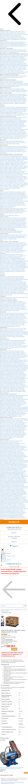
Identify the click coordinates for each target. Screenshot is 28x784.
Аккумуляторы (12, 395)
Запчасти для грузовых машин (10, 43)
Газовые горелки (21, 357)
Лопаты (14, 317)
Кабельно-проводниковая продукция (8, 463)
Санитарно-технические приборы (7, 265)
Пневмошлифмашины (23, 408)
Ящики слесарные (8, 295)
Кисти (5, 315)
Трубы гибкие (22, 72)
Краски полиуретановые (9, 125)
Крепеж (20, 109)
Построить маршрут (6, 559)
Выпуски (2, 59)
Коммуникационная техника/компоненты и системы (13, 465)
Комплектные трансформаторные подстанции (10, 467)
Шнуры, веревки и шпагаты (12, 391)
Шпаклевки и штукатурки (20, 347)
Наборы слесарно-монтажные (6, 207)
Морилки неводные (11, 128)
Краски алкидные (15, 122)
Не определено (10, 473)
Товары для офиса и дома (10, 115)
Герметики (11, 231)
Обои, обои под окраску (11, 82)
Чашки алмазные (10, 36)
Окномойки (16, 371)
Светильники (8, 484)
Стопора (11, 102)
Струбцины (2, 291)
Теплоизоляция (15, 310)
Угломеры (2, 143)
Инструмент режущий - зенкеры (21, 162)
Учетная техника (15, 508)
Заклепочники (8, 279)
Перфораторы (10, 407)
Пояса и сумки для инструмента (11, 289)
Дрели (10, 399)
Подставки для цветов (20, 377)
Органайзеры (21, 373)
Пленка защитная (22, 321)
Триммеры (2, 413)
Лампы (22, 425)
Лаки (6, 126)
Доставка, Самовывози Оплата (14, 537)
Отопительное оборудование (17, 261)
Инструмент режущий (9, 162)
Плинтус (2, 212)
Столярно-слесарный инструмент (16, 251)
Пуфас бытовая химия (8, 379)
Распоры (26, 289)
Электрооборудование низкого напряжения (15, 516)
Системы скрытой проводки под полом (13, 494)
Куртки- (14, 297)
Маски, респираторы (20, 297)
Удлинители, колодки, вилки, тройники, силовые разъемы (12, 432)
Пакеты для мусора (13, 374)
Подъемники (8, 322)
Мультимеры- (3, 142)
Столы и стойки (21, 323)
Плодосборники (12, 377)
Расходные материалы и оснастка (12, 409)
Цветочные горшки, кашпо (16, 390)
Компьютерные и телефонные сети (11, 468)
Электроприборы (19, 437)
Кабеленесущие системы (14, 461)
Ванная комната (3, 354)
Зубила (12, 279)
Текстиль (9, 336)
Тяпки (8, 388)
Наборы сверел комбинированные (7, 149)
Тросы (19, 202)
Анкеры (11, 192)
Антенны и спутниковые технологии (17, 443)
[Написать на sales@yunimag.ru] (4, 525)
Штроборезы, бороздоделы (6, 414)
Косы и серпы (3, 365)
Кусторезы (8, 401)
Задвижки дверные (4, 96)
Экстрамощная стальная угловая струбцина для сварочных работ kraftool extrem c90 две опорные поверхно (14, 294)
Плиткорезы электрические (12, 408)
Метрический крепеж (18, 197)
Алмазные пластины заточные (15, 31)
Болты (21, 192)
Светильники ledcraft (20, 427)
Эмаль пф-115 (19, 137)
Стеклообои (25, 83)
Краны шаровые (17, 64)
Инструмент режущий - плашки (6, 165)
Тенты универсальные (5, 387)
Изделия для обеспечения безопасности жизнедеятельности (13, 456)
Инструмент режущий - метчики (17, 164)
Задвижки (25, 95)
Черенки (6, 326)
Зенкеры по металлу (4, 147)
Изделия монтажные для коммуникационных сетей (13, 457)
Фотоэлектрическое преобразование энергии (13, 510)
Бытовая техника (13, 328)
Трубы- (19, 270)
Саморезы (5, 199)
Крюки (12, 197)
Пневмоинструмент (4, 185)
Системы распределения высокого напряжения (16, 491)
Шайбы (16, 205)
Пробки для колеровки (8, 130)
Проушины (7, 100)
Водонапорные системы (5, 57)
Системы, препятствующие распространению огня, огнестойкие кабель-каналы (13, 497)
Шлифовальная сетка (19, 36)
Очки (26, 297)
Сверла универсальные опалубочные (15, 151)
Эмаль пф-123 (19, 138)
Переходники (21, 65)
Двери (25, 328)
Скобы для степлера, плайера (18, 224)
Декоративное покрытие (5, 121)
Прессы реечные (10, 46)
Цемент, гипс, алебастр (10, 347)
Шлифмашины (18, 413)
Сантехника (16, 111)
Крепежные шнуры (10, 365)
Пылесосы (2, 409)
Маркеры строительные (21, 317)
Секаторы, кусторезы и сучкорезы (15, 381)
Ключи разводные (7, 283)
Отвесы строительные (15, 318)
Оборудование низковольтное (20, 474)
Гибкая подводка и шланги (9, 59)
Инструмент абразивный (11, 156)
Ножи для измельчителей (11, 222)
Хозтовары (8, 390)
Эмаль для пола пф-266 (22, 135)
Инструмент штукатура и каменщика (8, 245)
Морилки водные (3, 128)
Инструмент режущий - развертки (10, 167)
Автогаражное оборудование (15, 107)
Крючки (24, 98)
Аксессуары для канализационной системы (11, 441)
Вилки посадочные (4, 357)
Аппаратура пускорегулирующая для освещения (9, 445)
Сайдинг (21, 83)
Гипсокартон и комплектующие (6, 302)
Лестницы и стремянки (21, 245)
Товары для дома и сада (9, 502)
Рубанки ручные (19, 90)
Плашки (16, 149)
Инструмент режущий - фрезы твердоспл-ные (13, 171)
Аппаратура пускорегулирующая (7, 444)
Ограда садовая (10, 371)
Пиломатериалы (17, 305)
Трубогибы (2, 292)
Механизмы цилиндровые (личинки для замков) (10, 99)
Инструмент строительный (15, 176)
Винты (7, 193)
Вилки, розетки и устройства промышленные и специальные (10, 452)
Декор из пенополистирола (15, 81)
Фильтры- (13, 271)
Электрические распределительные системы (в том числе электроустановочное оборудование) (12, 512)
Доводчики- (6, 95)
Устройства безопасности (12, 503)
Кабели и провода (24, 461)
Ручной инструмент (9, 111)
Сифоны (19, 69)
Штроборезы (24, 413)
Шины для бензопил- (22, 227)
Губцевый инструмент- (15, 358)
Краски (9, 122)
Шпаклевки (24, 133)
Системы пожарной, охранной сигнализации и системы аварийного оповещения (12, 490)
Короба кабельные (15, 469)
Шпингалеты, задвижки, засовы (15, 103)
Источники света (19, 460)
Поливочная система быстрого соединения (9, 378)
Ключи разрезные (15, 283)
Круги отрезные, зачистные (12, 35)
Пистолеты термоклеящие (12, 321)
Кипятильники (3, 362)
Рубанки (7, 411)
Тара (7, 500)
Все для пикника (14, 357)
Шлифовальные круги (15, 38)
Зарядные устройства (16, 399)
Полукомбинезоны (8, 298)
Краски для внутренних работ (13, 124)
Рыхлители (2, 381)
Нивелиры (8, 142)
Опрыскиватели (15, 373)
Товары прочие (14, 270)
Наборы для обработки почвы (6, 370)
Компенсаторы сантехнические (20, 465)
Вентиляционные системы (5, 51)
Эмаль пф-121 (13, 138)
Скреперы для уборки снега (14, 382)
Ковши (7, 362)
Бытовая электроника (4, 451)
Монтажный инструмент (15, 246)
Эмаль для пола (13, 135)
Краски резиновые (19, 125)
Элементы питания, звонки (6, 438)
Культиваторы (3, 401)
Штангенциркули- (16, 143)
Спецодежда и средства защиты (7, 335)
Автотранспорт (12, 441)
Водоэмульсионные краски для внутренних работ (10, 119)
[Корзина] (1, 525)
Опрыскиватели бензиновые (6, 405)
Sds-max (11, 218)
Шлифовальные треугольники (19, 39)
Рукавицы (14, 298)
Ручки (23, 100)
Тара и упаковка (21, 268)
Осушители (14, 405)
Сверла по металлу (4, 150)
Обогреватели (7, 404)
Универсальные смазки (13, 225)
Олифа (1, 130)
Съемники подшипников (10, 291)
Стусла (13, 91)
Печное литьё (21, 374)
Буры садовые (12, 313)
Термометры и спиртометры (16, 387)
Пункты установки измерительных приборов (9, 481)
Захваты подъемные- (4, 314)
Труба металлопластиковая (13, 72)
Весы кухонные (17, 356)
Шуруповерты (15, 414)
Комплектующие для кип (5, 258)
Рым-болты (21, 198)
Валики (17, 313)
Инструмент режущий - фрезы (13, 171)
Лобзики (12, 401)
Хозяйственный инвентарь (10, 188)
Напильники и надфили (18, 287)
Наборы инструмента (18, 177)
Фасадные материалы (17, 133)
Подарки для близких (7, 334)
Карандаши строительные (15, 314)
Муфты (1, 65)
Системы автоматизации (5, 486)
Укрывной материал (14, 388)
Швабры (23, 390)
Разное (1, 240)
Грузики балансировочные (19, 42)
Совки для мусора (10, 383)
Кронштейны (8, 197)
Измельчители (25, 399)
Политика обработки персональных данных (14, 782)
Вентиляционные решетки (20, 49)
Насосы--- (9, 259)
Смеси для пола (15, 344)
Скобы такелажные (10, 201)
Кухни (9, 331)
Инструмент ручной (12, 459)
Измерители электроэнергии (6, 400)
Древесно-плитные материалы (20, 302)
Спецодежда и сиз (15, 112)
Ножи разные (16, 370)
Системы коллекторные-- (12, 69)
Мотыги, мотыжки (20, 368)
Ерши (16, 361)
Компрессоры (15, 400)
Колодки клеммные (14, 464)
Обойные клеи (20, 82)
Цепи (13, 205)
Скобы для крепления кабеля (13, 199)
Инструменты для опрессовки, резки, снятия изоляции (12, 459)
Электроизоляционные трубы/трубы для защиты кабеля (13, 513)
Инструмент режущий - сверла (9, 168)
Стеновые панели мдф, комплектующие (8, 85)
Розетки (14, 427)
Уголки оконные (17, 102)
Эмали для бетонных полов (9, 134)
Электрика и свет (20, 115)
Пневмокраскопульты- (20, 236)
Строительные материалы (18, 113)
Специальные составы (13, 345)
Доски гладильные (15, 360)
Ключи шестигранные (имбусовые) (15, 285)
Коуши (1, 195)
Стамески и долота (7, 91)
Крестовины (23, 64)
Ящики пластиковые (4, 392)
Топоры (16, 91)
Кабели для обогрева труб (17, 51)
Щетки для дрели (3, 228)
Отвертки (24, 288)
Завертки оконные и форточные (16, 95)
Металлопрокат (3, 259)
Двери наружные (8, 77)
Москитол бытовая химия (10, 368)
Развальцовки (21, 289)
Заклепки (19, 194)
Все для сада (12, 108)
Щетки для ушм (11, 228)
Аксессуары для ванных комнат (16, 254)
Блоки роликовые (16, 192)
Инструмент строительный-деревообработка (13, 177)
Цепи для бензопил (22, 225)
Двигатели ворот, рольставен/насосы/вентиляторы (12, 454)
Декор (1, 330)
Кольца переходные (4, 61)
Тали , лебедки (19, 291)
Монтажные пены (10, 232)
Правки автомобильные (19, 44)
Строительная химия (7, 133)
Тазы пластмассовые (20, 386)
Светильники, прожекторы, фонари (18, 429)
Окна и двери (7, 332)
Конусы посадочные (14, 364)
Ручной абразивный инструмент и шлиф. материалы (12, 247)
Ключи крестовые (12, 281)
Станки (20, 112)
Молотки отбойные (4, 403)
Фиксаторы (23, 102)
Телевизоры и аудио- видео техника (16, 500)
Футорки (6, 73)
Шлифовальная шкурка (5, 38)
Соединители (13, 70)
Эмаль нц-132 (13, 137)
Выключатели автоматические (15, 421)
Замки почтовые (7, 98)
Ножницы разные (22, 370)
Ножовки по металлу (17, 288)
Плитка (1, 334)
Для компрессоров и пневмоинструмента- (18, 235)
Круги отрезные (3, 35)
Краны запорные (10, 64)
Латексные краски (11, 126)
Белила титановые (23, 117)
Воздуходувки (3, 397)
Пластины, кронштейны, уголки (11, 198)
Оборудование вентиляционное (18, 259)
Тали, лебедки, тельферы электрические (8, 412)
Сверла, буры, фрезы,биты (17, 249)
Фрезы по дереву (22, 91)
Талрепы (16, 202)
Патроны (19, 222)
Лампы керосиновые (7, 366)
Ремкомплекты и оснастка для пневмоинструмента (11, 237)
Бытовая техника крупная (10, 450)
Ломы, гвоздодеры (8, 317)
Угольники (6, 143)
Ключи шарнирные (4, 285)
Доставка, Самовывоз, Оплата (8, 555)
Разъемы (18, 482)
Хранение (22, 336)
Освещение (12, 332)
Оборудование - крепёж (22, 178)
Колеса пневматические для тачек (16, 362)
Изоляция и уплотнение (9, 257)
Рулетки (17, 142)
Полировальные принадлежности (19, 223)
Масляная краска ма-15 (20, 126)
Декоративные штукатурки (20, 340)
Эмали (1, 134)
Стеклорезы (15, 323)
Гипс (10, 340)
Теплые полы (5, 52)
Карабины (23, 194)
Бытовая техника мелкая (21, 450)
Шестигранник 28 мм (4, 227)
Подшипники (11, 185)
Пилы (15, 407)
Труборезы (7, 292)
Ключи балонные (3, 280)
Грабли (8, 358)
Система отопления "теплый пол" (7, 266)
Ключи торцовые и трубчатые (13, 284)
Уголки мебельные (9, 203)
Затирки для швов (15, 341)
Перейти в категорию (4, 31)
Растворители (16, 130)
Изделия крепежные (19, 456)
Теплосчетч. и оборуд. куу (5, 270)
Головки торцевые (15, 278)
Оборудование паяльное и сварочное (8, 476)
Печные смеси (8, 344)
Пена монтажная (17, 232)
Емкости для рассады (9, 361)
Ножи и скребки (7, 318)
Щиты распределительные (10, 437)
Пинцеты (2, 289)
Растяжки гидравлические (20, 46)
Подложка (11, 212)
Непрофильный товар (18, 473)
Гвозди (12, 193)
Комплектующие (19, 98)
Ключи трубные (23, 284)
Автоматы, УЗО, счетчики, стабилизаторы (18, 418)
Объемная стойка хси (14, 215)
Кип (21, 257)
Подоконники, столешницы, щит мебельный (9, 83)
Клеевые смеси (16, 343)
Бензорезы (2, 396)
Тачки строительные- (16, 324)
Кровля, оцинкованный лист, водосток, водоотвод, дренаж (12, 304)
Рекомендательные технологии (7, 783)
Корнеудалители (22, 364)
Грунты (13, 340)
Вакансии (14, 541)
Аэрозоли (16, 117)
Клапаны (19, 60)
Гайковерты (20, 397)
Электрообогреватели (13, 52)
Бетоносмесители (9, 396)
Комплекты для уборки (5, 364)
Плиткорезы (2, 322)
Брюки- (10, 297)
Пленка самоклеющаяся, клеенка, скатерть (13, 375)
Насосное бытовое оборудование (10, 65)
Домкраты (2, 43)
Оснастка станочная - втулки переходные (12, 182)
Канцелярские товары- (22, 361)
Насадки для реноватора (15, 220)
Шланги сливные (21, 73)
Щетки (19, 391)
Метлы (22, 366)
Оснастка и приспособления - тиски (12, 181)
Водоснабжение (20, 328)
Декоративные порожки (14, 210)
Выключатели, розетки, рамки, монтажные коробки (11, 422)
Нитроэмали (18, 128)
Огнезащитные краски (23, 129)
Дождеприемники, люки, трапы (14, 255)
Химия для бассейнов (13, 73)
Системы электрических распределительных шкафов (13, 495)
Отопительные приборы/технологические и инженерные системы (12, 478)
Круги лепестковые (23, 34)
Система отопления (7, 68)
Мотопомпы (15, 403)
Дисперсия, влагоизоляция (6, 341)
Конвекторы (13, 258)
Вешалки (20, 94)
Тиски (23, 291)
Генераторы (2, 399)
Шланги (18, 188)
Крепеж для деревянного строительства (11, 195)
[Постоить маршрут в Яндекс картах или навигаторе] (2, 525)
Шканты (19, 205)
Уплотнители (21, 388)
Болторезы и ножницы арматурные (16, 276)
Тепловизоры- (22, 142)
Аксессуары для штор (4, 352)
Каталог (10, 330)
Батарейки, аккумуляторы (5, 420)
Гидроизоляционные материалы (16, 301)
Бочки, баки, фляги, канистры (10, 353)
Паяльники (2, 427)
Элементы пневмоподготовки (10, 238)
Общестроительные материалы (7, 305)
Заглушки (9, 60)
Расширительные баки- (10, 263)
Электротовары (3, 338)
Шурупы (13, 206)
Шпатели (10, 326)
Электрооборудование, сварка (14, 416)
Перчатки (2, 298)
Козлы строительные (11, 315)
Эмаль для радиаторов (5, 137)
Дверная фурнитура (16, 77)
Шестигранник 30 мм (13, 227)
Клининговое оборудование (12, 109)
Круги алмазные (10, 33)
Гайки (10, 193)
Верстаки (2, 278)
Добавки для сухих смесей (16, 121)
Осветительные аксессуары (8, 477)
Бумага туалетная (21, 353)
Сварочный (2, 274)
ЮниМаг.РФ (14, 522)
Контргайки (2, 62)
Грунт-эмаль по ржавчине (17, 120)
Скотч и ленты (9, 323)
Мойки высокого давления (20, 401)
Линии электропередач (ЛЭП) (15, 470)
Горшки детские (3, 358)
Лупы (20, 366)
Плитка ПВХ (6, 212)
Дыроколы (21, 360)
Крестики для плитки (20, 315)
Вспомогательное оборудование (18, 57)
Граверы (7, 399)
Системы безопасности (16, 486)
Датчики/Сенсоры (13, 454)
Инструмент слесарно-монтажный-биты (13, 173)
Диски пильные (12, 89)
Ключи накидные (19, 281)
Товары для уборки (16, 336)
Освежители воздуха (4, 374)
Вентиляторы (12, 49)
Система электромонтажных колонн (16, 485)
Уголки (26, 72)
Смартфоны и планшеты (20, 498)
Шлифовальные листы (8, 39)
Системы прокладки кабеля (6, 430)
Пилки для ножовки (8, 223)
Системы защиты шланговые (17, 487)
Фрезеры (13, 413)
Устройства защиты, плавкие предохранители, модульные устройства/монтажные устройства (12, 506)
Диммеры (24, 422)
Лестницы (2, 317)
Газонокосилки (15, 397)
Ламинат (20, 211)
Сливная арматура (19, 266)
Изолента (9, 424)
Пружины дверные (14, 100)
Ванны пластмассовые (12, 354)
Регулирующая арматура (20, 263)
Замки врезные (11, 96)
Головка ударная (7, 278)
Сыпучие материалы (7, 310)
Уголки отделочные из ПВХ (13, 86)
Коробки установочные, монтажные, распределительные (12, 424)
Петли (22, 99)
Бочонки (11, 55)
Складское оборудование (5, 112)
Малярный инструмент (5, 246)
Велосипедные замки (13, 94)
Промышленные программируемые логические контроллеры (13, 480)
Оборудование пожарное (5, 261)
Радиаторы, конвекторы (11, 482)
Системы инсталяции (16, 68)
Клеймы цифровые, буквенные (21, 279)
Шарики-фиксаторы (4, 103)
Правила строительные (16, 322)
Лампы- (5, 426)
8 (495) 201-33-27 (13, 527)
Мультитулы (20, 403)
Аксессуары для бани (19, 351)
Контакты (14, 533)
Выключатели (6, 421)
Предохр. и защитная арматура (13, 262)
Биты (18, 218)
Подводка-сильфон (7, 66)
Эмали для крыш (18, 134)
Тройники (18, 70)
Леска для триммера (15, 219)
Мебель (13, 331)
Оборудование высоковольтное (6, 474)
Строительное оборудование (6, 113)
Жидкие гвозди (17, 231)
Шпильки (10, 206)
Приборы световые (22, 478)
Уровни (10, 143)
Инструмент (17, 108)
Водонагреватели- (4, 255)
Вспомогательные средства (6, 120)
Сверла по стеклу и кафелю (15, 150)
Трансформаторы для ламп (18, 430)
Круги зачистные (15, 34)
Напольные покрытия (19, 331)
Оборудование (13, 178)
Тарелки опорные (4, 225)
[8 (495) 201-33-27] (5, 525)
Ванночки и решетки (23, 313)
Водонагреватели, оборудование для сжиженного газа (15, 56)
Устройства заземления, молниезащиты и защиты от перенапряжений (12, 504)
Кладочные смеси (9, 343)
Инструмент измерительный (16, 159)
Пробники (10, 427)
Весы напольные (24, 356)
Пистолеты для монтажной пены (12, 319)
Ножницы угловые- (9, 288)
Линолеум (24, 211)
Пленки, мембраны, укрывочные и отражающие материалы (12, 306)
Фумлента (2, 73)
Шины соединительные (5, 435)
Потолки (8, 308)
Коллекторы (23, 60)
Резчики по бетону (23, 409)
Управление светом (16, 433)
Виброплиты (15, 396)
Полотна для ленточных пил (6, 224)
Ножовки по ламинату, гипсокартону (7, 90)
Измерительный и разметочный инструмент (18, 244)
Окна (3, 332)
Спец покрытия (19, 132)
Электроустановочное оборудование (8, 517)
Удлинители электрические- (6, 431)
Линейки (16, 141)
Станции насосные (23, 411)
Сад (13, 334)
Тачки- (26, 386)
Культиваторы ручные (19, 365)
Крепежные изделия (20, 258)
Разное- (19, 100)
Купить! (14, 649)
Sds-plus (15, 218)
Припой (6, 427)
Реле (22, 482)
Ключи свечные (3, 284)
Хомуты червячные (17, 203)
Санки (6, 381)
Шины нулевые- (23, 434)
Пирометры (13, 142)
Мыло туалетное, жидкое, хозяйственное (18, 369)
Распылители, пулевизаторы (19, 379)
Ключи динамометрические (13, 280)
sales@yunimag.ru (15, 529)
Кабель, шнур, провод (15, 424)
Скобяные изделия (24, 334)
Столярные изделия (18, 335)
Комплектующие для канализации (16, 61)
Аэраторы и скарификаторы (22, 395)
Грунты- (25, 120)
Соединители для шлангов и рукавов (8, 499)
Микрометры (21, 141)
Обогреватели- (3, 371)
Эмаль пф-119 (6, 138)
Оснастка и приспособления (6, 180)
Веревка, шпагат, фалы (8, 356)
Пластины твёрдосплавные (22, 184)
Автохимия (11, 42)
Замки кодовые (18, 96)
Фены (6, 413)
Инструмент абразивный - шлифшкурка (18, 158)
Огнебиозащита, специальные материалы (9, 129)
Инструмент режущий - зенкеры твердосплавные (10, 163)
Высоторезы (8, 397)
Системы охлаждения (15, 489)
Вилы (9, 357)
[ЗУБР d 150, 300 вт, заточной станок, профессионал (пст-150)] (2, 616)
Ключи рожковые (22, 283)
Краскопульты (21, 400)
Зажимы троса (13, 194)
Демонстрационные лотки (5, 360)
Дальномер (11, 141)
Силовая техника (22, 111)
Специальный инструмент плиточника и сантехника (11, 250)
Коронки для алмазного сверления (16, 147)
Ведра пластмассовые (22, 354)
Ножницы (2, 404)
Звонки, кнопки (3, 424)
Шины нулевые (16, 434)
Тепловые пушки (21, 412)
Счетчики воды (14, 268)
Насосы (25, 403)
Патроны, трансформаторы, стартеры (19, 426)
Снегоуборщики (12, 411)
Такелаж (12, 202)
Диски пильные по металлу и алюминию (18, 146)
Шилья (1, 391)
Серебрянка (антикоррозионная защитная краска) (12, 131)
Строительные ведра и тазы (6, 324)
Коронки (21, 218)
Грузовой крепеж (18, 193)
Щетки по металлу (16, 326)
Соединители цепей (19, 201)
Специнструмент (3, 47)
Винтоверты (20, 396)
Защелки (13, 98)
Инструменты (6, 330)
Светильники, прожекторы (5, 429)
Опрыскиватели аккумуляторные (18, 404)
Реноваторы (2, 411)
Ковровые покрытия (13, 211)
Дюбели (23, 193)
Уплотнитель (2, 390)
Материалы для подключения (11, 472)
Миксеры (2, 318)
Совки (5, 383)
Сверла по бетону (22, 149)
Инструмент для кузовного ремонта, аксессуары (12, 44)
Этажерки (23, 391)
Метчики (26, 147)
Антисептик (11, 117)
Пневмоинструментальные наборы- (7, 236)
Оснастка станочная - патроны (9, 184)
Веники (1, 356)
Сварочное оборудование (20, 265)
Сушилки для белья (11, 386)
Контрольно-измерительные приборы (13, 62)
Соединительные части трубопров (16, 267)
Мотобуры (10, 403)
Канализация (14, 60)
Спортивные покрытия (18, 212)
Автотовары (11, 351)
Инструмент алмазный (5, 159)
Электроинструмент (4, 189)
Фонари (9, 413)
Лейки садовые (15, 366)
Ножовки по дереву (20, 89)
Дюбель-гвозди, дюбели (5, 194)
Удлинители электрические (6, 348)
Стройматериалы (3, 336)
